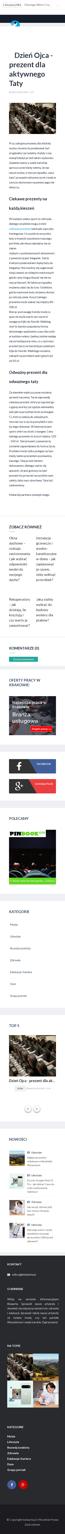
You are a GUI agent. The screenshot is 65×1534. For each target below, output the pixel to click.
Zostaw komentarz (23, 659)
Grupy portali (16, 1469)
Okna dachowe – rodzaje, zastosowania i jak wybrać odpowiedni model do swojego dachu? (19, 559)
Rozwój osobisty (18, 1447)
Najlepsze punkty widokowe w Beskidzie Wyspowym (46, 1367)
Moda (11, 1436)
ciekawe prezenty (20, 228)
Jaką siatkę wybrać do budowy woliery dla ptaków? (44, 609)
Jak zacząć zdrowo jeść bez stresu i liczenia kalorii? (46, 1394)
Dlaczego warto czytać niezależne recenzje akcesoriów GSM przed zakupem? (27, 4)
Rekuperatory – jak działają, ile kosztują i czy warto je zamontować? (19, 612)
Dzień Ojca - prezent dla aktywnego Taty (32, 1080)
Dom (20, 1088)
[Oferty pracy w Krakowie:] (32, 734)
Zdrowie (36, 1201)
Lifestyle (36, 1152)
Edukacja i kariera (19, 1458)
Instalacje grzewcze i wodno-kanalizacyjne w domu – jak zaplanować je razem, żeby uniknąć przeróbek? (46, 559)
